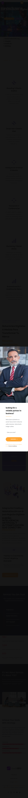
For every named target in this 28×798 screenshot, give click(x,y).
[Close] (26, 348)
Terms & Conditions (12, 446)
